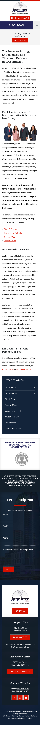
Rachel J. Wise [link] (10, 240)
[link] (20, 8)
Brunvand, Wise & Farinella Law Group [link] (22, 711)
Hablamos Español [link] (20, 18)
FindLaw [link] (30, 718)
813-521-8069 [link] (16, 25)
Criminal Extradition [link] (13, 428)
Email (5, 526)
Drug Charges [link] (10, 387)
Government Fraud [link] (13, 411)
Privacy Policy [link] (24, 716)
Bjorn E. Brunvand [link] (11, 229)
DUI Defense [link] (10, 399)
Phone (5, 538)
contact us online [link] (23, 369)
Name (5, 514)
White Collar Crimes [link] (13, 417)
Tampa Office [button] (20, 637)
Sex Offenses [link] (10, 422)
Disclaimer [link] (7, 716)
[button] (36, 25)
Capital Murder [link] (11, 393)
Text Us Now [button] (20, 40)
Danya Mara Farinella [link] (13, 233)
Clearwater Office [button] (20, 671)
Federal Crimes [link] (11, 405)
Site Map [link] (15, 716)
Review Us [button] (20, 611)
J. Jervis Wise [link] (9, 237)
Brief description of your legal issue (18, 549)
